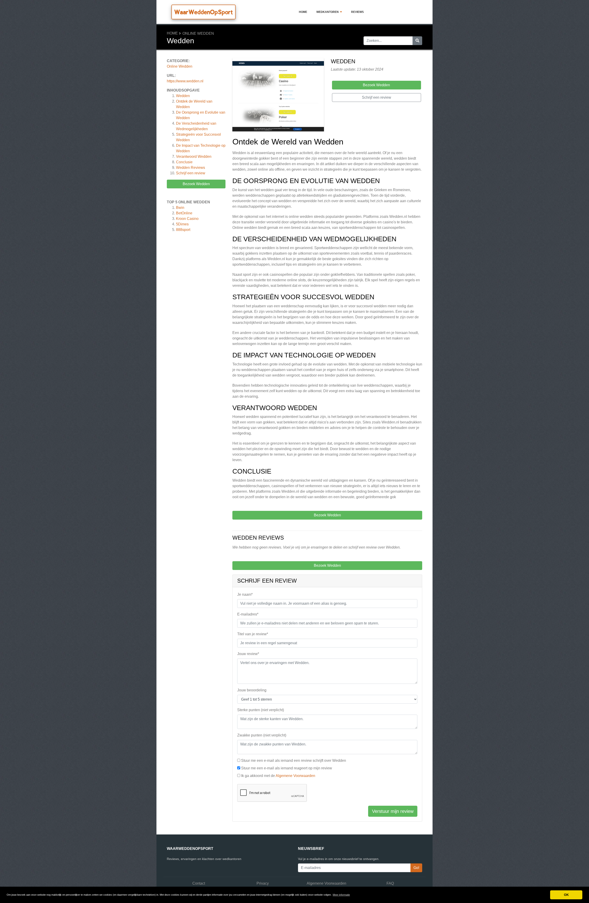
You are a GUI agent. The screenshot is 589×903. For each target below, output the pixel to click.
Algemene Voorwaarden (295, 776)
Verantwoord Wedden (193, 156)
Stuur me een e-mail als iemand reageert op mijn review (286, 768)
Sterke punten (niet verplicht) (260, 710)
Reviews (357, 12)
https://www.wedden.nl (185, 81)
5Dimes (182, 224)
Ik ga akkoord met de (278, 776)
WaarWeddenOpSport (203, 12)
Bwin (180, 208)
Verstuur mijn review (392, 811)
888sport (183, 230)
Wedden (183, 96)
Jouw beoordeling (251, 690)
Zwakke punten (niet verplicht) (261, 735)
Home (303, 12)
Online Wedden (198, 33)
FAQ (390, 883)
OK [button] (566, 895)
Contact (198, 883)
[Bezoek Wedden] (278, 96)
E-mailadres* (247, 614)
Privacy (263, 883)
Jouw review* (248, 654)
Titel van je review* (252, 634)
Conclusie (184, 162)
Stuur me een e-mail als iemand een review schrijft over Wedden (293, 760)
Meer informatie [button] (341, 894)
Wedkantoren (327, 12)
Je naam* (245, 594)
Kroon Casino (187, 219)
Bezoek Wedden (196, 184)
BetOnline (184, 213)
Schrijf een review (190, 173)
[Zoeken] (417, 40)
